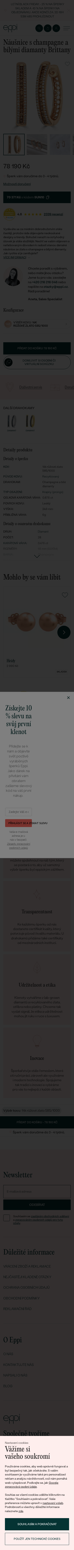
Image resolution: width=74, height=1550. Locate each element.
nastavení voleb (53, 1503)
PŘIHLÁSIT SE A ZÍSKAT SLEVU (20, 823)
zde (20, 1511)
